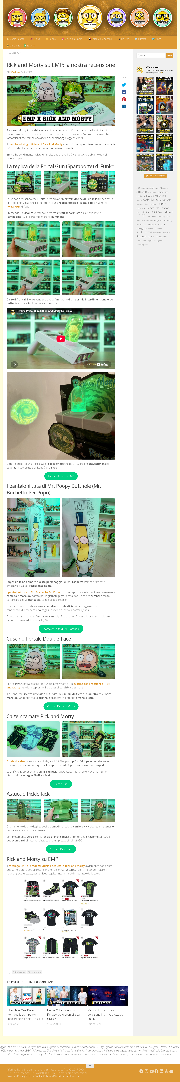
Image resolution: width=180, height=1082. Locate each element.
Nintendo (152, 224)
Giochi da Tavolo (73, 38)
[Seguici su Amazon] (166, 1071)
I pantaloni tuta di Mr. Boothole (61, 629)
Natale (145, 225)
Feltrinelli (140, 204)
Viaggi (158, 38)
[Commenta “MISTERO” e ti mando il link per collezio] (145, 86)
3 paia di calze (16, 761)
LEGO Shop (161, 217)
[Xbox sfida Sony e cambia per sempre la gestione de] (164, 143)
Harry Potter (143, 212)
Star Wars (163, 236)
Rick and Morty (34, 972)
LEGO (36, 38)
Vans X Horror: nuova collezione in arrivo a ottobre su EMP (105, 1014)
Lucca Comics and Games (145, 221)
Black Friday (163, 191)
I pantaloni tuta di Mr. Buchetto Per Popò (33, 592)
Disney (163, 199)
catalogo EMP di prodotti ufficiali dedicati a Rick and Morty (47, 866)
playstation (149, 229)
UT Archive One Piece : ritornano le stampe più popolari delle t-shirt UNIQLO (25, 1014)
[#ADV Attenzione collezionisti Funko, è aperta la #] (164, 124)
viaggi (149, 240)
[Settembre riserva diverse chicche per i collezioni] (164, 105)
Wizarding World (142, 245)
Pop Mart (166, 233)
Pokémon (158, 228)
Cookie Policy (42, 1076)
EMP (169, 200)
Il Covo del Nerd (164, 212)
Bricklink (139, 196)
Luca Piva (14, 72)
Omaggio (140, 228)
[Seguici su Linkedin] (161, 1071)
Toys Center (141, 240)
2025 (143, 188)
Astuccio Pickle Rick (61, 849)
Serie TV (154, 237)
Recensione (143, 236)
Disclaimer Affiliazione (66, 1076)
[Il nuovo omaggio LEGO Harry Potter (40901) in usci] (145, 124)
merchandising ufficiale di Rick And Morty (35, 144)
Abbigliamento (19, 972)
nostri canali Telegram (146, 1047)
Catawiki (139, 200)
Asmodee (152, 192)
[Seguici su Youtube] (151, 1071)
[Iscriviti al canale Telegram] (141, 1071)
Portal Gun (14, 206)
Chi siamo (14, 45)
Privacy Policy (25, 1076)
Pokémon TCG (144, 232)
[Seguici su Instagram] (146, 1071)
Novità (161, 224)
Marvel (139, 225)
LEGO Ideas (152, 217)
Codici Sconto (17, 38)
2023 (138, 188)
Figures (125, 38)
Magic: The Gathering (163, 220)
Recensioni (14, 53)
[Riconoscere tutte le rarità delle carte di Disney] (164, 86)
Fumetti (142, 38)
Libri (168, 216)
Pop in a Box (157, 233)
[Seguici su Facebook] (156, 1071)
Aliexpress (164, 188)
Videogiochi (157, 240)
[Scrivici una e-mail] (171, 1071)
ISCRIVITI (31, 45)
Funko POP (141, 208)
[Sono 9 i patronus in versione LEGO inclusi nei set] (164, 162)
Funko (52, 38)
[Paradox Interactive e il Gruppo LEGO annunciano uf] (145, 162)
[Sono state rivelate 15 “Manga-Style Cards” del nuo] (145, 105)
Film (146, 204)
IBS (153, 212)
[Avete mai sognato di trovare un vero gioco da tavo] (145, 143)
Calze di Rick (61, 784)
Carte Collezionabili (101, 38)
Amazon (142, 191)
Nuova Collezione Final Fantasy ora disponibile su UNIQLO (63, 1014)
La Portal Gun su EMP (61, 476)
